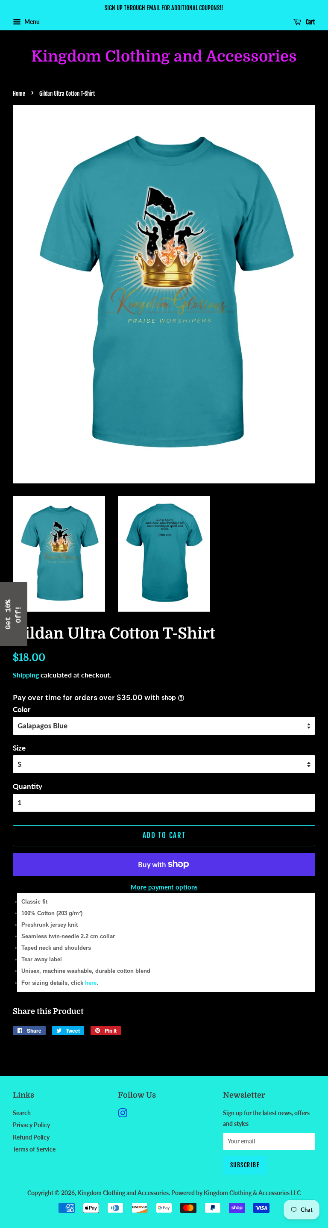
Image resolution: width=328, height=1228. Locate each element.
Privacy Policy (31, 1124)
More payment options (164, 887)
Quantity (27, 786)
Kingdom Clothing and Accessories (164, 56)
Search (22, 1112)
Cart (310, 22)
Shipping (26, 675)
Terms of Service (34, 1149)
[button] (13, 614)
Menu (31, 21)
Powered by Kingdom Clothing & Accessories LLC (236, 1192)
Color (21, 709)
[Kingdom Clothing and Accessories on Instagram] (122, 1114)
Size (19, 747)
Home (19, 93)
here (91, 983)
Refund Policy (31, 1137)
